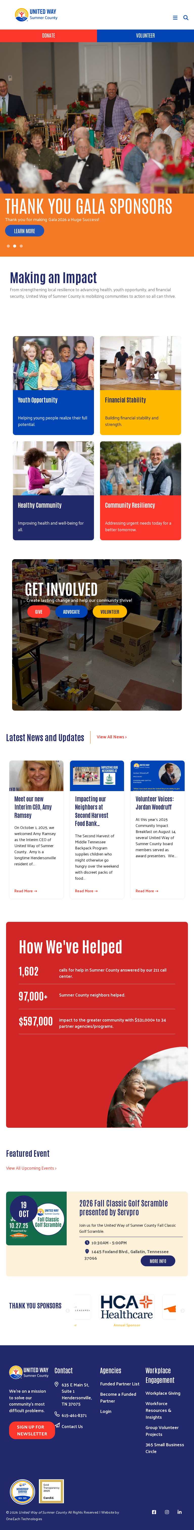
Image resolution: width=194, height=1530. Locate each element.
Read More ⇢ (25, 891)
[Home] (38, 15)
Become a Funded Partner (118, 1397)
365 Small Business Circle (165, 1447)
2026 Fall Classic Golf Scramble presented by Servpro (123, 1207)
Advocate (71, 611)
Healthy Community (40, 504)
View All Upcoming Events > (31, 1168)
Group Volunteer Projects (162, 1430)
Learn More (24, 230)
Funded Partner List (119, 1383)
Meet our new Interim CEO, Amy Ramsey (33, 807)
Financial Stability (125, 399)
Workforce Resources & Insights (158, 1410)
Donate (48, 35)
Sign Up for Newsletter (32, 1430)
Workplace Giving (163, 1393)
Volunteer (145, 35)
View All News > (112, 736)
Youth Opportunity (38, 399)
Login (105, 1411)
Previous (67, 1310)
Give (38, 611)
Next (182, 1310)
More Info (158, 1261)
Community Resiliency (130, 504)
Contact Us (72, 1426)
